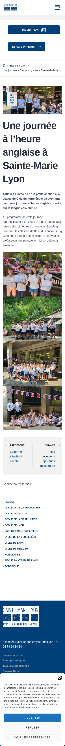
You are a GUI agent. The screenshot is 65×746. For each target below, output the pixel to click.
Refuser (32, 727)
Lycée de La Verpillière (21, 537)
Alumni (9, 502)
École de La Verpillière (21, 519)
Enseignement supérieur (21, 531)
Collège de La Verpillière (22, 507)
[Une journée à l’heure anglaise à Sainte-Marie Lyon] (32, 99)
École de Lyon (14, 525)
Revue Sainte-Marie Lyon (21, 560)
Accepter (32, 717)
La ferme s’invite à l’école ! (16, 456)
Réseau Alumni (12, 671)
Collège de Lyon (16, 513)
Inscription (30, 29)
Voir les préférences (32, 737)
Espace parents (23, 46)
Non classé (12, 554)
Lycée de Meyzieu (16, 548)
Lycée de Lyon (14, 542)
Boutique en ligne (14, 660)
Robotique (12, 566)
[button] (59, 677)
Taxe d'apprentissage (16, 665)
